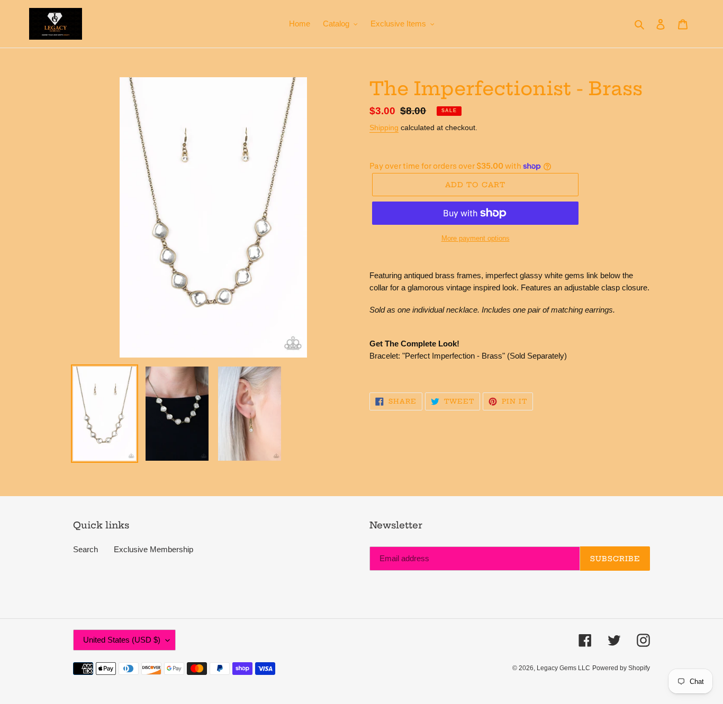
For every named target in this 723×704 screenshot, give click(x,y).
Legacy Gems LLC (563, 668)
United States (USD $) (121, 639)
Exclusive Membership (153, 549)
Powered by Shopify (621, 668)
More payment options (475, 238)
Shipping (384, 127)
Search (85, 549)
